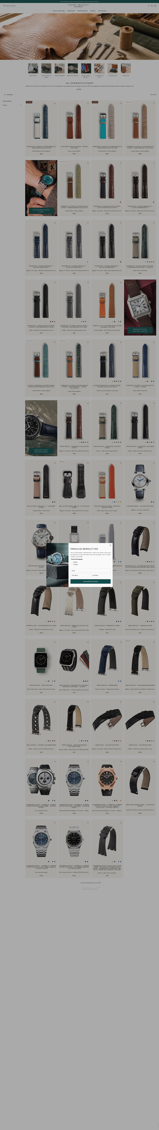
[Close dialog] (110, 545)
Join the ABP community (90, 581)
